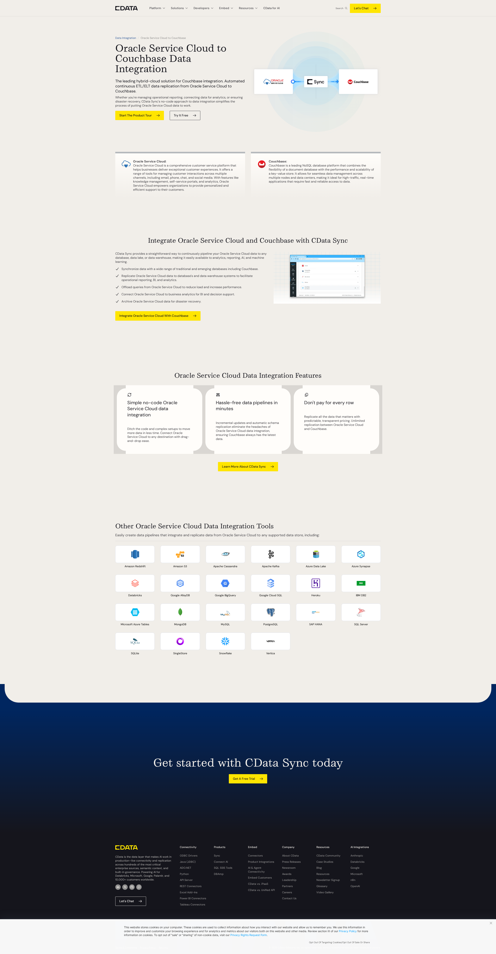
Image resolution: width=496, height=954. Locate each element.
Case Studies (324, 861)
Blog (319, 867)
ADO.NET (185, 867)
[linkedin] (118, 887)
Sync (217, 855)
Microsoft (356, 874)
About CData (290, 855)
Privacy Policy (348, 931)
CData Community (328, 855)
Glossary (321, 886)
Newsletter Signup (328, 880)
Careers (287, 892)
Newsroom (289, 867)
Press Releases (291, 861)
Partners (287, 886)
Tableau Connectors (192, 904)
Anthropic (356, 855)
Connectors (255, 855)
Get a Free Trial (244, 779)
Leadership (289, 880)
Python (184, 874)
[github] (132, 887)
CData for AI (271, 8)
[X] (125, 887)
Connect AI (221, 861)
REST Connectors (191, 886)
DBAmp (219, 874)
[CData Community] (139, 887)
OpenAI (355, 886)
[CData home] (129, 8)
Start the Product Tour (135, 115)
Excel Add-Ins (188, 892)
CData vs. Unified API (261, 890)
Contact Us (289, 898)
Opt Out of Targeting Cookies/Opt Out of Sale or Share (339, 942)
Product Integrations (261, 861)
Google (354, 867)
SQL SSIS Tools (223, 867)
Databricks (357, 861)
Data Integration (125, 38)
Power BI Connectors (193, 898)
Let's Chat (361, 8)
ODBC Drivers (188, 855)
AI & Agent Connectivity (256, 869)
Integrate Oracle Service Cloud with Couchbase (153, 316)
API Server (186, 880)
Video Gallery (325, 892)
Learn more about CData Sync (244, 467)
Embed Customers (260, 877)
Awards (286, 874)
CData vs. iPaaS (258, 884)
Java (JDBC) (187, 861)
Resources (322, 874)
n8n (352, 880)
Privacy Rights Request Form (248, 935)
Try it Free (181, 115)
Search (339, 8)
